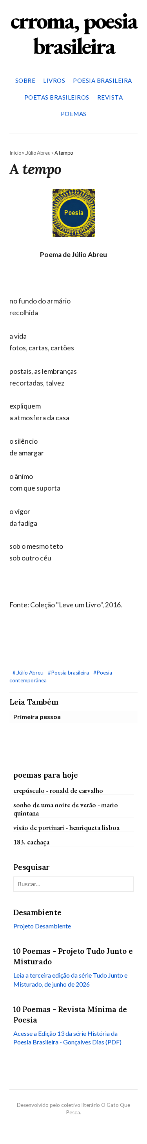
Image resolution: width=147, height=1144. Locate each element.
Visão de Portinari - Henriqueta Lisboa (66, 827)
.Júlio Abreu (38, 153)
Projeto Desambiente (42, 926)
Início (15, 153)
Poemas (74, 113)
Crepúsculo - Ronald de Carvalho (58, 790)
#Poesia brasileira (69, 672)
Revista (110, 97)
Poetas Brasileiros (56, 97)
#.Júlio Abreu (29, 672)
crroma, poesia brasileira (74, 33)
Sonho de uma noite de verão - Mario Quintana (65, 808)
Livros (54, 80)
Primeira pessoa (37, 716)
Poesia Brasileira (102, 80)
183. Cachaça (31, 841)
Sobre (25, 80)
